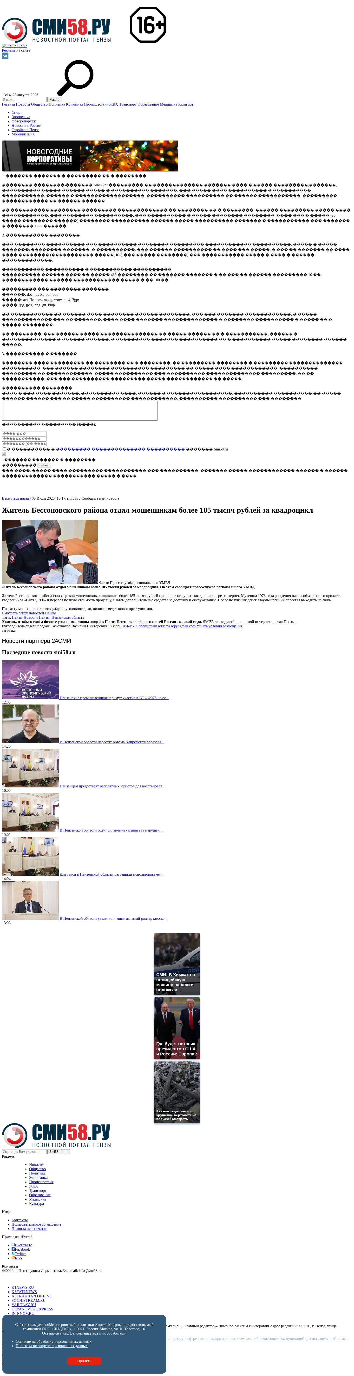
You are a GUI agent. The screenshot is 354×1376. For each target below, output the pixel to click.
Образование (149, 104)
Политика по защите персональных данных (52, 1346)
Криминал (75, 104)
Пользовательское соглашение (36, 1224)
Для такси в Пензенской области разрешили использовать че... (111, 874)
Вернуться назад (15, 498)
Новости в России (26, 125)
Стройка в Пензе (25, 130)
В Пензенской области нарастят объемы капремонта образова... (112, 742)
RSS (18, 1258)
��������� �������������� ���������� (120, 449)
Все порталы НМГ (17, 1279)
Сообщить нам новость (100, 498)
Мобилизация (23, 134)
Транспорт (128, 104)
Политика (57, 104)
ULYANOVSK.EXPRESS (32, 1309)
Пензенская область (68, 617)
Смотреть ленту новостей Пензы (29, 613)
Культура (185, 104)
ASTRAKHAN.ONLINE (32, 1296)
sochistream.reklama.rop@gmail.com (167, 626)
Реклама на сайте (16, 50)
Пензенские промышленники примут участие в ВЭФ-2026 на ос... (114, 698)
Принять (84, 1361)
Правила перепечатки (29, 1229)
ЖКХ (114, 104)
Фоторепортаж (24, 121)
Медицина (169, 104)
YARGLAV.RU (24, 1305)
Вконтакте (23, 1245)
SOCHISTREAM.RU (29, 1300)
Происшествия (96, 104)
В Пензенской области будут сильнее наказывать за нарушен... (111, 830)
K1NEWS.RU (23, 1287)
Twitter (20, 1254)
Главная (9, 104)
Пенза (17, 617)
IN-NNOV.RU (23, 1313)
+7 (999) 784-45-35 (123, 626)
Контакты (20, 1220)
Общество (40, 104)
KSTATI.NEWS (24, 1292)
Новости (23, 104)
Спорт (17, 112)
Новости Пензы (37, 617)
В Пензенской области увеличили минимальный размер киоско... (113, 918)
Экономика (21, 117)
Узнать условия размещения (220, 626)
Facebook (22, 1249)
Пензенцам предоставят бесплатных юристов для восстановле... (112, 786)
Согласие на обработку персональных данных (54, 1341)
